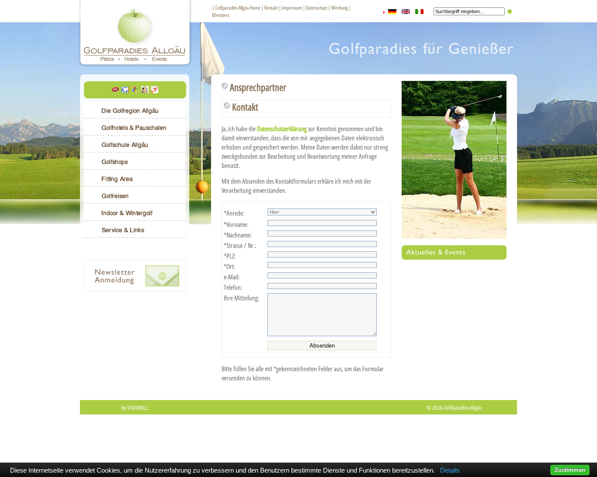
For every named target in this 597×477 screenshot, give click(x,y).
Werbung (339, 7)
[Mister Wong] (145, 90)
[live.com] (135, 90)
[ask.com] (115, 90)
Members (220, 15)
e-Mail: (231, 276)
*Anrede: (234, 213)
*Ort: (229, 266)
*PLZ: (230, 255)
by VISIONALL (134, 407)
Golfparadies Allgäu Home (237, 7)
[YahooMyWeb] (155, 90)
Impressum (292, 7)
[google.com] (125, 90)
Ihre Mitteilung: (241, 297)
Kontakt (271, 7)
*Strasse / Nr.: (240, 245)
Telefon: (233, 287)
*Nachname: (238, 234)
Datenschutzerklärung (282, 128)
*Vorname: (236, 224)
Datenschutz (316, 7)
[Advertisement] (298, 443)
